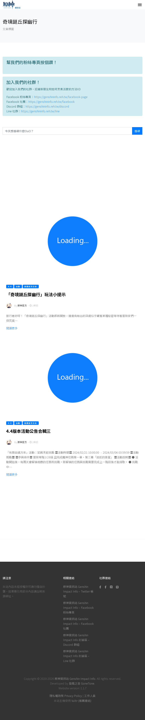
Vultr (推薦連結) (81, 700)
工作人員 (89, 696)
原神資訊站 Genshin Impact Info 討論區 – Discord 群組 (76, 640)
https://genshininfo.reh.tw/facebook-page (61, 97)
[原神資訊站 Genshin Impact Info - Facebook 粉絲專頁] (101, 587)
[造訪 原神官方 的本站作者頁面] (8, 307)
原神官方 (22, 305)
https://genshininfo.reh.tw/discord (47, 106)
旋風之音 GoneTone (81, 683)
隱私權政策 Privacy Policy (66, 696)
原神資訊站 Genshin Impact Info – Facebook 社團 (78, 623)
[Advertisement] (72, 168)
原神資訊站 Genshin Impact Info (75, 678)
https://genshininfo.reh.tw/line (40, 111)
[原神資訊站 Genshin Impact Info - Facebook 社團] (105, 587)
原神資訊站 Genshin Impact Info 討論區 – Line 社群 (76, 656)
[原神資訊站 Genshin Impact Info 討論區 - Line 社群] (117, 587)
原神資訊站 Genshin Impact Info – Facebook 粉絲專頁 (78, 607)
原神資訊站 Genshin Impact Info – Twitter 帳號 (78, 591)
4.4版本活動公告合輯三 (28, 431)
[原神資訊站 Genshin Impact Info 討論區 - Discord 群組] (111, 587)
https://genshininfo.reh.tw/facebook (51, 101)
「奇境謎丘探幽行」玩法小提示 (36, 294)
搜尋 (137, 131)
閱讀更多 (12, 328)
